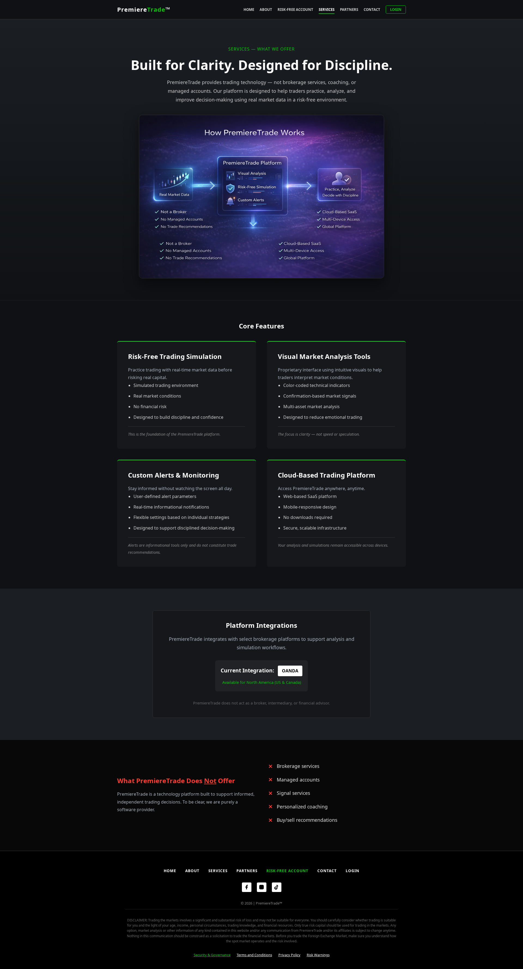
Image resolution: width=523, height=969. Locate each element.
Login (396, 9)
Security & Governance (212, 954)
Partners (349, 9)
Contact (372, 9)
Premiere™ (143, 9)
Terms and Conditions (254, 954)
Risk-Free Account (295, 9)
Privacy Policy (289, 954)
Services (327, 9)
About (266, 9)
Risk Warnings (318, 954)
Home (249, 9)
